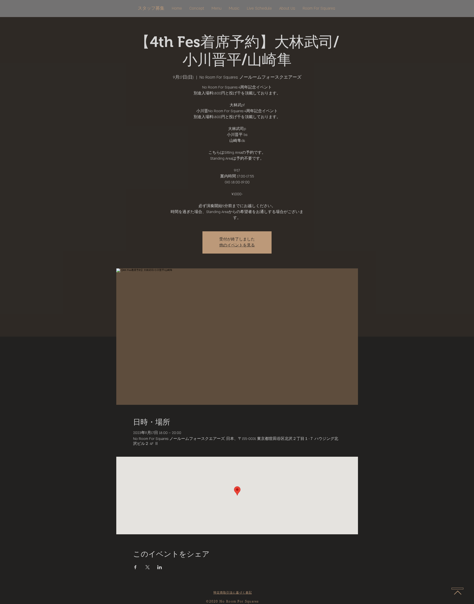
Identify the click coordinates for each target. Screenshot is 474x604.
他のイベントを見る (237, 245)
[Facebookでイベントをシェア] (135, 567)
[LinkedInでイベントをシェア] (159, 567)
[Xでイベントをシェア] (147, 567)
